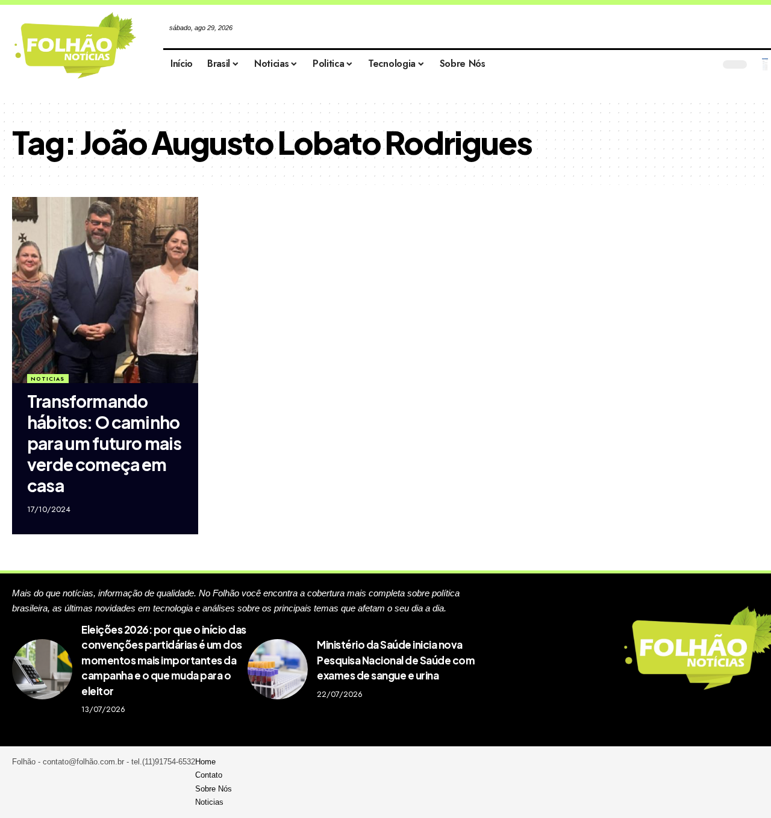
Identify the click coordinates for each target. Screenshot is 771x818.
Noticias (47, 378)
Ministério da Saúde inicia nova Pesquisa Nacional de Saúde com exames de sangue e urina (396, 660)
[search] (765, 64)
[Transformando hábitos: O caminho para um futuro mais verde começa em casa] (105, 290)
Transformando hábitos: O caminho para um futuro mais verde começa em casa (104, 443)
